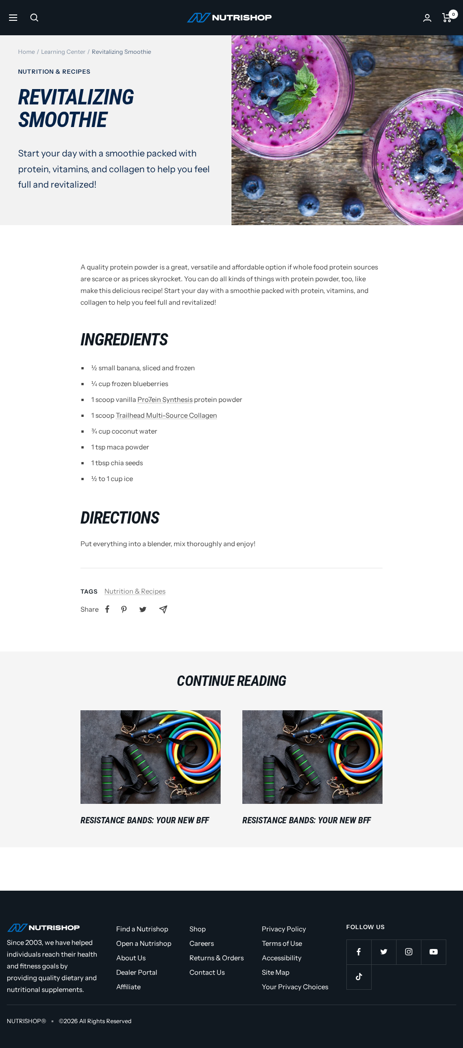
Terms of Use (282, 943)
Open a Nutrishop (143, 943)
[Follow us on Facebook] (358, 951)
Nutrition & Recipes (54, 71)
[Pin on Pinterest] (124, 609)
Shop (197, 929)
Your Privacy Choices (295, 986)
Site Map (275, 972)
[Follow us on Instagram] (408, 951)
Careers (201, 943)
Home (26, 51)
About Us (131, 958)
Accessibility (282, 958)
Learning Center (63, 51)
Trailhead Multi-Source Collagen (166, 415)
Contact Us (207, 972)
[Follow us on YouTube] (433, 951)
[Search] (34, 18)
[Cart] (447, 17)
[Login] (427, 18)
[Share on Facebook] (107, 609)
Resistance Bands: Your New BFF (144, 820)
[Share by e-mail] (163, 609)
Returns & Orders (216, 958)
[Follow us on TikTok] (358, 976)
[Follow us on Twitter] (383, 951)
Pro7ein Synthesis (165, 399)
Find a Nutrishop (142, 929)
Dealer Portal (136, 972)
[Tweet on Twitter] (142, 609)
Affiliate (128, 986)
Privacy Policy (284, 929)
